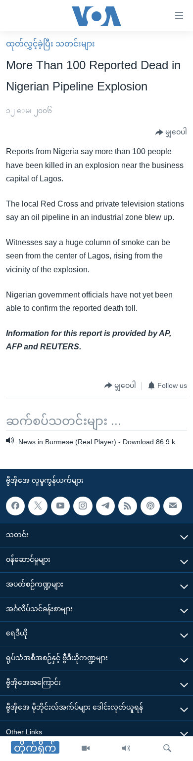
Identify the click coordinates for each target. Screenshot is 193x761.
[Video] (85, 748)
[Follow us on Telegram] (105, 506)
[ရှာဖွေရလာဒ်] (167, 748)
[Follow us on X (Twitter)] (37, 506)
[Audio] (126, 748)
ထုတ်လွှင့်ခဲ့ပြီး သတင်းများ (50, 44)
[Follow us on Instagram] (82, 506)
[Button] (171, 132)
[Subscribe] (172, 506)
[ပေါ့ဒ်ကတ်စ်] (150, 506)
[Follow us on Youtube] (60, 506)
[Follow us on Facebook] (15, 506)
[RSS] (127, 506)
